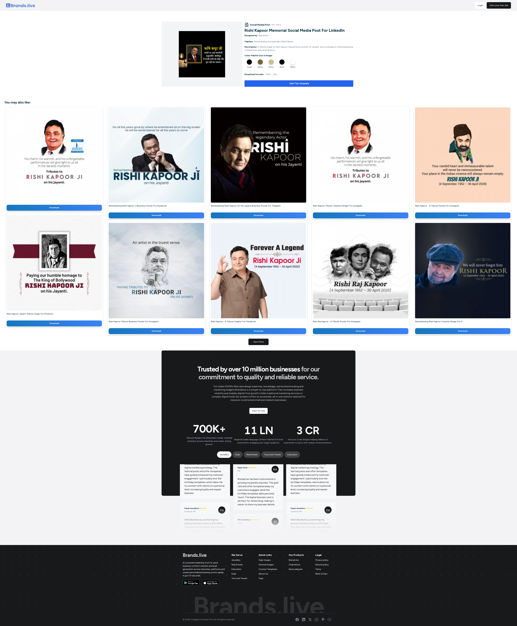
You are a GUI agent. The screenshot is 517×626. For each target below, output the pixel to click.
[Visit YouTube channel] (331, 619)
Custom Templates (268, 569)
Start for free (258, 411)
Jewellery (235, 560)
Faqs (261, 578)
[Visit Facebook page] (299, 619)
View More (258, 342)
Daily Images (265, 560)
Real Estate (237, 564)
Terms (318, 569)
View (59, 155)
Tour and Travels (239, 578)
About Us (263, 573)
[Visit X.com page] (311, 619)
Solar (233, 573)
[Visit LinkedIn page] (305, 619)
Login (480, 5)
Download (54, 208)
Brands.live (195, 555)
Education (236, 569)
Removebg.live (296, 569)
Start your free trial (499, 5)
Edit (48, 155)
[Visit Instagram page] (318, 619)
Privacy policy (321, 560)
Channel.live (294, 564)
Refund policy (322, 564)
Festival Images (266, 564)
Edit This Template (299, 83)
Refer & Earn (321, 573)
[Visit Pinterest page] (324, 619)
